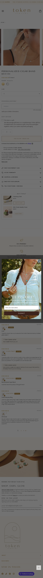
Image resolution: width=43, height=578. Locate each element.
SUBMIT (21, 313)
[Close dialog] (39, 261)
